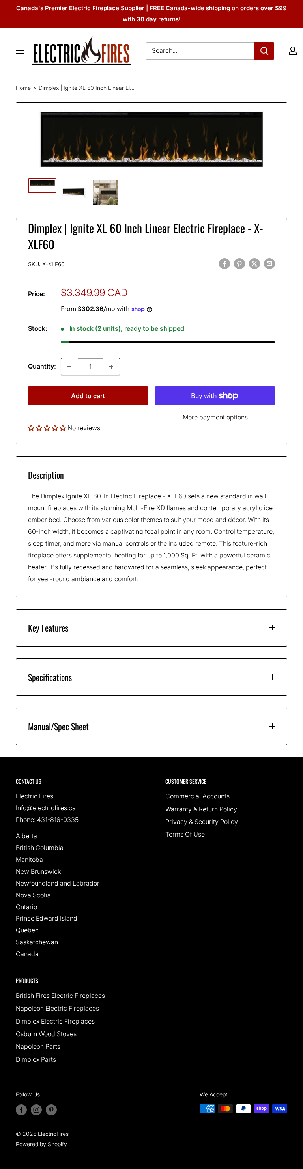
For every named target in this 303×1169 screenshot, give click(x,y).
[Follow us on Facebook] (21, 1109)
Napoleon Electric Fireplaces (57, 1008)
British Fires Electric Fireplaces (60, 995)
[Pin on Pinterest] (239, 263)
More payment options (215, 417)
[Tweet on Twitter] (254, 263)
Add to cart (88, 396)
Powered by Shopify (41, 1144)
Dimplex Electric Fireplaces (55, 1021)
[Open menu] (20, 51)
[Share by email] (269, 263)
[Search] (264, 51)
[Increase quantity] (111, 366)
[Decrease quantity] (69, 366)
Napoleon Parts (38, 1046)
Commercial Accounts (197, 796)
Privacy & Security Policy (201, 822)
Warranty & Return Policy (201, 809)
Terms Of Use (185, 834)
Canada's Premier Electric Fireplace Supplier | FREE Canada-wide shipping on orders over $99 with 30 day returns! (151, 13)
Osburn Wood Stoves (46, 1034)
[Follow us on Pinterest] (51, 1109)
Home (23, 87)
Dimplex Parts (36, 1059)
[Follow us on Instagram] (36, 1109)
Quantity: (42, 366)
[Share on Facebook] (224, 263)
